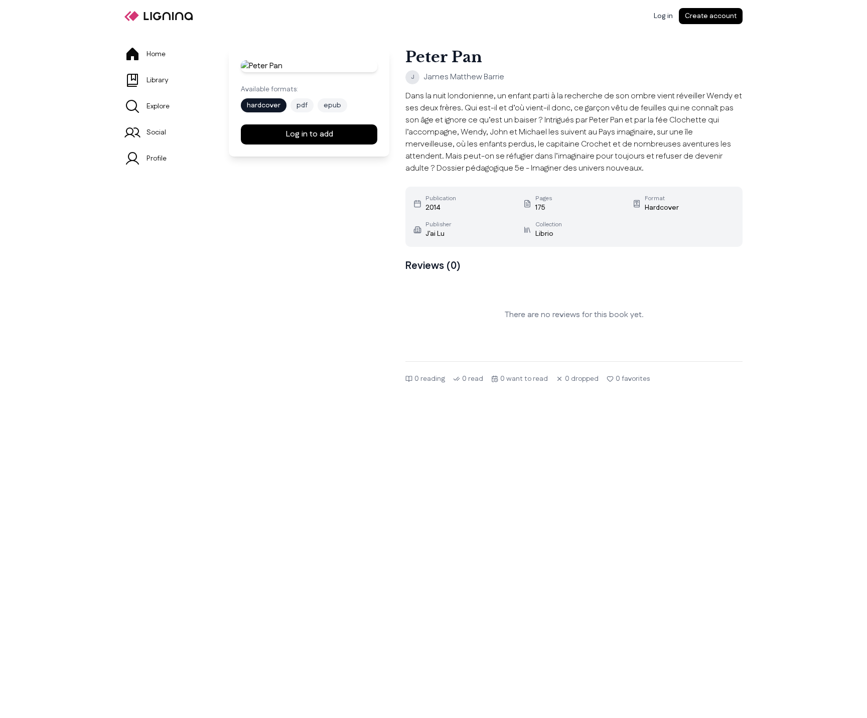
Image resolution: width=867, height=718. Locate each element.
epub (332, 105)
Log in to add (309, 134)
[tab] (164, 54)
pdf (302, 105)
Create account (711, 16)
